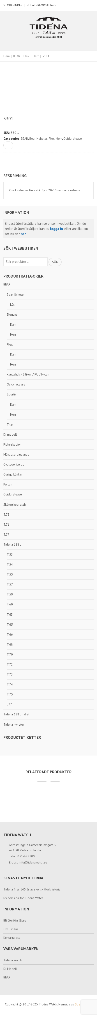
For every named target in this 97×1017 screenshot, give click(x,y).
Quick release (16, 384)
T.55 (10, 574)
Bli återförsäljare (41, 5)
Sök (55, 262)
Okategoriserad (13, 464)
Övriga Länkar (12, 474)
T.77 (6, 534)
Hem (6, 56)
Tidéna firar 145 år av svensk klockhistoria (31, 889)
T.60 (10, 604)
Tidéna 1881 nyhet (16, 714)
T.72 (10, 664)
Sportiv (11, 394)
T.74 (10, 684)
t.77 (9, 704)
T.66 (10, 634)
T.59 (10, 594)
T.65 (10, 624)
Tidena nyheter (13, 724)
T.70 (10, 654)
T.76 (6, 524)
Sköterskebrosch (14, 504)
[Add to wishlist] (8, 145)
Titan (10, 424)
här (23, 234)
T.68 (10, 644)
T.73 (10, 674)
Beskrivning (15, 175)
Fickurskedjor (12, 444)
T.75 (6, 514)
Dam (13, 324)
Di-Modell (10, 969)
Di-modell (10, 434)
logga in (56, 229)
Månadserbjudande (16, 454)
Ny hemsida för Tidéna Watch (23, 898)
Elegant (12, 314)
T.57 (10, 584)
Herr (36, 56)
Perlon (7, 484)
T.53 (10, 554)
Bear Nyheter (16, 295)
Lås (12, 304)
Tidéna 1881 (12, 544)
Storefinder (13, 5)
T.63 (10, 614)
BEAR (16, 56)
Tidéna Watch (12, 960)
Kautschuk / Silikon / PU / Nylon (28, 374)
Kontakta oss (11, 938)
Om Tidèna (10, 929)
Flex (26, 56)
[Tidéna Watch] (48, 27)
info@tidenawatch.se (33, 862)
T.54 (10, 564)
